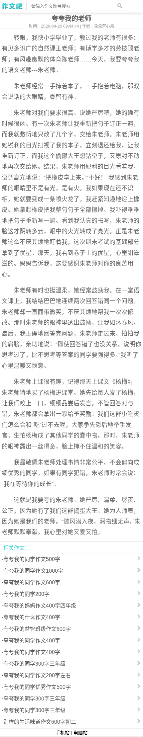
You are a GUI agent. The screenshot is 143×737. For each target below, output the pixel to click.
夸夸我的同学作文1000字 (33, 571)
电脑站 (80, 732)
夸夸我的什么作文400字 (31, 617)
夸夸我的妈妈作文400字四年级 (39, 606)
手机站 (63, 732)
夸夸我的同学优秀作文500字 (37, 687)
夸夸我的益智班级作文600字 (37, 629)
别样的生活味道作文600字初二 (39, 722)
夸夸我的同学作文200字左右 (37, 675)
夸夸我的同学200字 (26, 594)
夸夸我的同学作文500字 (31, 559)
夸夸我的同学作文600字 (31, 582)
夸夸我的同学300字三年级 (34, 664)
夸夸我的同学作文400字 (31, 640)
